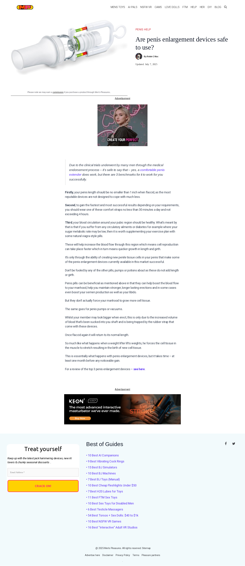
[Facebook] (225, 443)
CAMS (158, 7)
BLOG (218, 7)
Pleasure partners (151, 555)
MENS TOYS (118, 7)
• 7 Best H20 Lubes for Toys (104, 491)
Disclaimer (107, 555)
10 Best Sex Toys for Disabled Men (111, 503)
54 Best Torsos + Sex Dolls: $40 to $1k (113, 515)
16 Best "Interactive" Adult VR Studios (113, 527)
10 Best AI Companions (103, 455)
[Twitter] (233, 443)
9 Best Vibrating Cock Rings (106, 461)
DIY (210, 7)
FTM (185, 7)
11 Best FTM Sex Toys (102, 497)
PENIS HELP (143, 29)
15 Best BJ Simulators (102, 467)
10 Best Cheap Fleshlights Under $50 (112, 485)
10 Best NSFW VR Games (104, 521)
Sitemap (146, 548)
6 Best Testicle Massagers (105, 509)
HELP (194, 7)
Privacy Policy (123, 555)
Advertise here (92, 555)
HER (202, 7)
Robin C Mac (152, 56)
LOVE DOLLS (172, 7)
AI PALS (132, 7)
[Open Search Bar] (225, 7)
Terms (135, 555)
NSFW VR (146, 7)
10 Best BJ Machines (102, 473)
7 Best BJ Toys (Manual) (104, 479)
